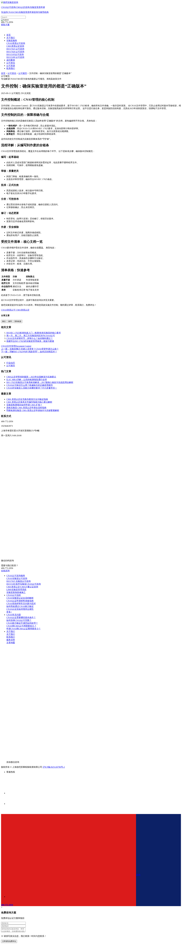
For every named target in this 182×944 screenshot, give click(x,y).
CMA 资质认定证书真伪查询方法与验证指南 (27, 399)
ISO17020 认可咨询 (15, 52)
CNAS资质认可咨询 (15, 43)
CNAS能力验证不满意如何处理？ (22, 623)
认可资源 (10, 65)
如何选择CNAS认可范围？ (18, 620)
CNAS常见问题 (13, 615)
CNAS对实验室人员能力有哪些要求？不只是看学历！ (31, 388)
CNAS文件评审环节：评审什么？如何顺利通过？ (29, 338)
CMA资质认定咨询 (15, 46)
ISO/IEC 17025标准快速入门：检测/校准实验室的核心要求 (33, 333)
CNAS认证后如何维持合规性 (20, 609)
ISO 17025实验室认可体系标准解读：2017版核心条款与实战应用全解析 (39, 382)
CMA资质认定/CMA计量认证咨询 (22, 587)
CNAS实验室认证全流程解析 (20, 598)
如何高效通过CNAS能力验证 (20, 606)
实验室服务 (11, 40)
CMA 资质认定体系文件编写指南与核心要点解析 (29, 402)
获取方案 (5, 25)
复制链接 (17, 321)
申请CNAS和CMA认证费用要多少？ (23, 629)
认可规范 (22, 73)
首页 (8, 35)
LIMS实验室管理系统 (16, 589)
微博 (10, 321)
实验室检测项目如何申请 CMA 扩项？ (24, 405)
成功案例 (10, 60)
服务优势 (10, 640)
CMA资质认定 (22, 310)
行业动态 (10, 363)
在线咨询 (5, 571)
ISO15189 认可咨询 (15, 57)
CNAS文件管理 (8, 346)
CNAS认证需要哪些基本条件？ (21, 617)
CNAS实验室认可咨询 (16, 578)
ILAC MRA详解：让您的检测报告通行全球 (26, 379)
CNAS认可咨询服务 (15, 575)
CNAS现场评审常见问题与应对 (21, 603)
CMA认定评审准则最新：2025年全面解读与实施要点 (31, 377)
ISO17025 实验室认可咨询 (18, 581)
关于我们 (10, 38)
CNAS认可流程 (13, 595)
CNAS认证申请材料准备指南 (20, 601)
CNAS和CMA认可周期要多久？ (21, 626)
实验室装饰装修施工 (16, 592)
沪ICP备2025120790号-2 (54, 767)
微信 (4, 321)
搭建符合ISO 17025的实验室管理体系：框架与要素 (30, 341)
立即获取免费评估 (9, 941)
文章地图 (10, 642)
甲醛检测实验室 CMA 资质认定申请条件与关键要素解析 (32, 410)
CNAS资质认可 (8, 310)
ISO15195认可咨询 (15, 54)
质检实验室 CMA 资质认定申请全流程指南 (26, 407)
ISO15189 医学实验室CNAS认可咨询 (23, 584)
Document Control (23, 346)
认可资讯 (10, 63)
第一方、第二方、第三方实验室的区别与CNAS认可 (30, 335)
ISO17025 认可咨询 (15, 49)
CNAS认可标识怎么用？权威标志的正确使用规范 (29, 385)
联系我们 (10, 68)
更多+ (9, 612)
